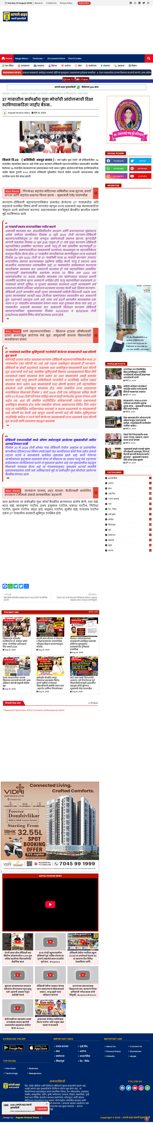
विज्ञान (54, 65)
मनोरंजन (92, 65)
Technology (11, 1073)
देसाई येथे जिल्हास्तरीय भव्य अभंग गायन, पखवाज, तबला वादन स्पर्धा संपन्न (136, 437)
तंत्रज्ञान (106, 65)
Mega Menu (21, 58)
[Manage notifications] (146, 1119)
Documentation (56, 58)
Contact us (51, 3)
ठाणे (14, 93)
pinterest (142, 168)
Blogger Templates (22, 1123)
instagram (118, 176)
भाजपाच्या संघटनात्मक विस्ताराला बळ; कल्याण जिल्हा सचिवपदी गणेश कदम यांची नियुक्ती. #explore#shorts (83, 990)
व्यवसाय (40, 65)
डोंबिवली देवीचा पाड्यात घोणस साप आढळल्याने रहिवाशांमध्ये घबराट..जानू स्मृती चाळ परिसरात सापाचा (50, 990)
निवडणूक (130, 524)
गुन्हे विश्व (130, 493)
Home (9, 58)
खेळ (80, 65)
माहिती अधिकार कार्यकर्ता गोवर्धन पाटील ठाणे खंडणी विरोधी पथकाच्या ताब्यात (135, 389)
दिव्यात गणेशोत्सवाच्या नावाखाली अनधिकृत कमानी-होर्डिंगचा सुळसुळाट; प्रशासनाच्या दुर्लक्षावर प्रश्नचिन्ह (83, 644)
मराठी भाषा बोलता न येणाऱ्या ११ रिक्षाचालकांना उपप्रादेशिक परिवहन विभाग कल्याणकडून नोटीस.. (49, 642)
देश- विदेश (129, 509)
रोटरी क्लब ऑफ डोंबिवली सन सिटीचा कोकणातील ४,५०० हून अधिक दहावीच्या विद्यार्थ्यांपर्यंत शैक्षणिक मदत (18, 957)
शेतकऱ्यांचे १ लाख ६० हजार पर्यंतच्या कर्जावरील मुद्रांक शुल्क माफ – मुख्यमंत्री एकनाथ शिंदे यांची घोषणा (137, 404)
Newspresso (35, 1073)
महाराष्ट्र (130, 540)
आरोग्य (68, 65)
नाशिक (129, 519)
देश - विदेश (84, 1061)
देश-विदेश (9, 65)
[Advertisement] (98, 30)
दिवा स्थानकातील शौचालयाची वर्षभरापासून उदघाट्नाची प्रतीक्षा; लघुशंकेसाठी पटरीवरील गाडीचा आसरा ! (137, 422)
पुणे (129, 529)
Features (38, 58)
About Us (39, 3)
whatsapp (118, 168)
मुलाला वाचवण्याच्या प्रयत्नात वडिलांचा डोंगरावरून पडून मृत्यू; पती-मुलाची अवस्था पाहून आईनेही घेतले (18, 990)
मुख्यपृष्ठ (6, 93)
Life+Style (10, 1068)
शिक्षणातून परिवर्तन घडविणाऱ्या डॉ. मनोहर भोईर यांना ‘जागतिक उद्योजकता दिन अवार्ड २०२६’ (15, 642)
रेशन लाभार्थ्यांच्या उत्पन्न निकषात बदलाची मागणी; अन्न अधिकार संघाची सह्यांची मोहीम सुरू (16, 681)
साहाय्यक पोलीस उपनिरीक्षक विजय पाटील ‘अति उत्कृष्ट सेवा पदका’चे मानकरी (50, 1022)
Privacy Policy (66, 3)
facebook (119, 160)
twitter (142, 160)
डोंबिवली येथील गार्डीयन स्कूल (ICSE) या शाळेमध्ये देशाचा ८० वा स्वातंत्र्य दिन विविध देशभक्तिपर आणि (83, 957)
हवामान (121, 65)
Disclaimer (135, 1051)
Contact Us (136, 1046)
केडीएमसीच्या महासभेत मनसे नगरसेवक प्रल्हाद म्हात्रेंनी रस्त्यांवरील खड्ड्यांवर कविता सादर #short (18, 1024)
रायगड (129, 550)
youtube (142, 176)
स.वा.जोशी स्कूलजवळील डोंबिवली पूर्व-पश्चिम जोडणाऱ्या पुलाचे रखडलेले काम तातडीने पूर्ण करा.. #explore (50, 957)
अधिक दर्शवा (93, 612)
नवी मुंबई (129, 514)
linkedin (110, 1056)
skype (133, 1056)
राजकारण (25, 65)
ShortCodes (74, 58)
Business (33, 1068)
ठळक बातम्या (130, 498)
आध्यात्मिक (129, 478)
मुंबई (130, 545)
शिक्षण (134, 65)
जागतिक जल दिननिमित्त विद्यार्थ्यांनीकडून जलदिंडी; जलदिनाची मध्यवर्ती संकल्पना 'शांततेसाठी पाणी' (136, 373)
